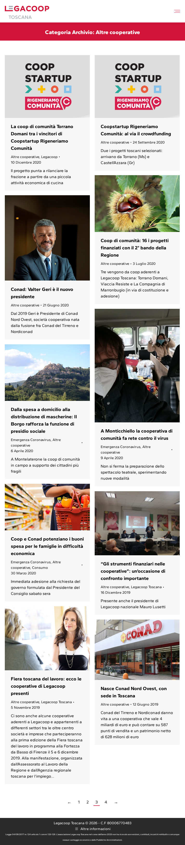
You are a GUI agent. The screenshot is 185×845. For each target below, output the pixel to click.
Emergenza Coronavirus (120, 447)
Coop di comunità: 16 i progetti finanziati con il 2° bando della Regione (135, 248)
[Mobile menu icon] (177, 11)
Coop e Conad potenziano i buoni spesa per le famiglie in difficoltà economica (47, 546)
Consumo (40, 567)
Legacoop (49, 157)
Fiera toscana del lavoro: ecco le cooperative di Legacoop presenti (46, 686)
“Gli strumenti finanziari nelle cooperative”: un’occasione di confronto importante (133, 571)
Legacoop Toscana (146, 587)
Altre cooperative (25, 157)
